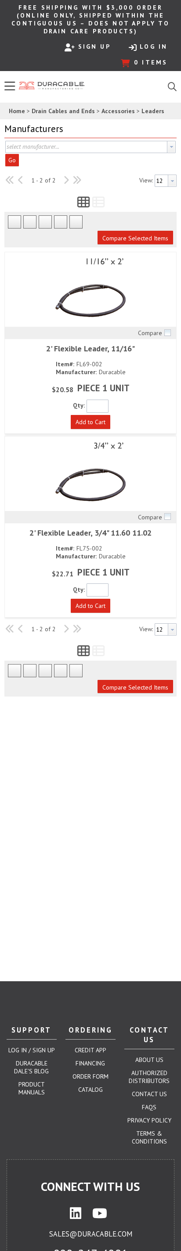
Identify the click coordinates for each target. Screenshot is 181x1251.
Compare (150, 333)
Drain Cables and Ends (63, 111)
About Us (149, 1060)
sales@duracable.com (90, 1234)
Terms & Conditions (149, 1137)
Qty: (79, 405)
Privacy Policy (149, 1120)
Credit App (90, 1050)
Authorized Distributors (149, 1077)
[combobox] (90, 147)
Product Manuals (31, 1088)
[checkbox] (167, 332)
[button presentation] (171, 147)
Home (17, 111)
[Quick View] (90, 292)
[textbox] (86, 147)
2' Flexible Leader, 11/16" (90, 348)
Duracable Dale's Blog (31, 1067)
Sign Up (94, 46)
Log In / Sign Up (31, 1050)
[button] (88, 129)
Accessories (118, 111)
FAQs (149, 1107)
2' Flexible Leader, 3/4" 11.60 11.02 (90, 533)
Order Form (90, 1076)
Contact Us (149, 1094)
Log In (153, 46)
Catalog (90, 1090)
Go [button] (12, 160)
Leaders (152, 111)
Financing (90, 1063)
